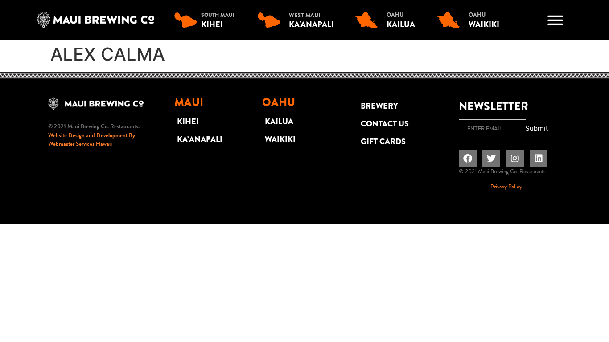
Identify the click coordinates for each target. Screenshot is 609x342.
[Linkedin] (538, 158)
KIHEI (188, 121)
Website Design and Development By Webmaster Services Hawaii (91, 140)
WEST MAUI (304, 15)
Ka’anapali (199, 139)
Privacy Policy (506, 186)
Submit (536, 128)
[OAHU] (368, 20)
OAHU (395, 15)
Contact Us (385, 124)
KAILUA (279, 121)
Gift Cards (383, 141)
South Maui (218, 15)
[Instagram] (515, 158)
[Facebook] (468, 158)
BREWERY (379, 106)
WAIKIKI (280, 139)
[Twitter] (491, 158)
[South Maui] (187, 20)
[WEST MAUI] (271, 20)
